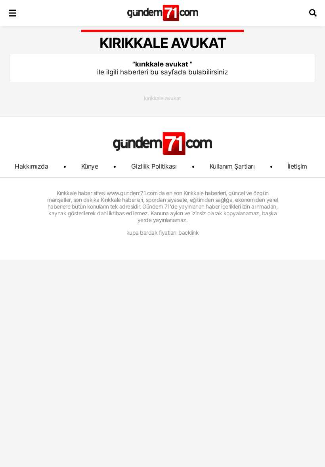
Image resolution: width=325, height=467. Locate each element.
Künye (89, 166)
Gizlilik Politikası (154, 166)
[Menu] (12, 13)
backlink (188, 232)
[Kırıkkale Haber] (162, 13)
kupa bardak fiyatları (151, 232)
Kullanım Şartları (232, 166)
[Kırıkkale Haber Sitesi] (162, 143)
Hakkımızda (31, 166)
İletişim (297, 166)
